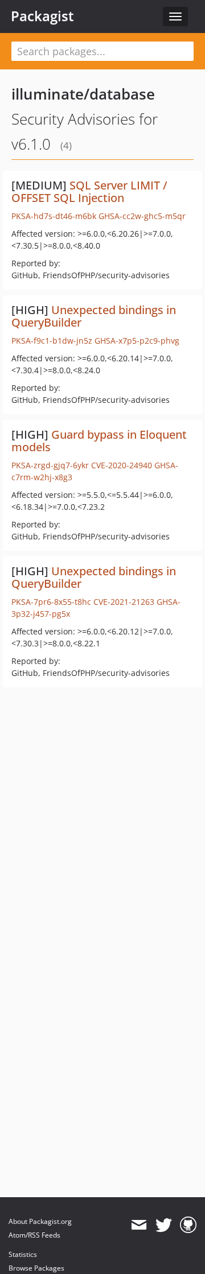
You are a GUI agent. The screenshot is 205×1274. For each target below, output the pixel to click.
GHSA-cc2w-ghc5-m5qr (142, 216)
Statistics (23, 1254)
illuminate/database (83, 94)
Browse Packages (36, 1268)
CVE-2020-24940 (121, 465)
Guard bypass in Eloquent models (99, 441)
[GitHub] (188, 1225)
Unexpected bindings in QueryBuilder (93, 316)
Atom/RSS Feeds (34, 1235)
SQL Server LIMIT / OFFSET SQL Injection (89, 191)
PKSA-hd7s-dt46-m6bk (53, 216)
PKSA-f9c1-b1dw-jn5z (51, 340)
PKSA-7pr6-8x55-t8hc (51, 601)
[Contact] (138, 1225)
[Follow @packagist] (163, 1225)
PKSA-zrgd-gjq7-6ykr (50, 465)
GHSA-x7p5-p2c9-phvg (137, 340)
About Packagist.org (40, 1221)
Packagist (42, 16)
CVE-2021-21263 (123, 601)
